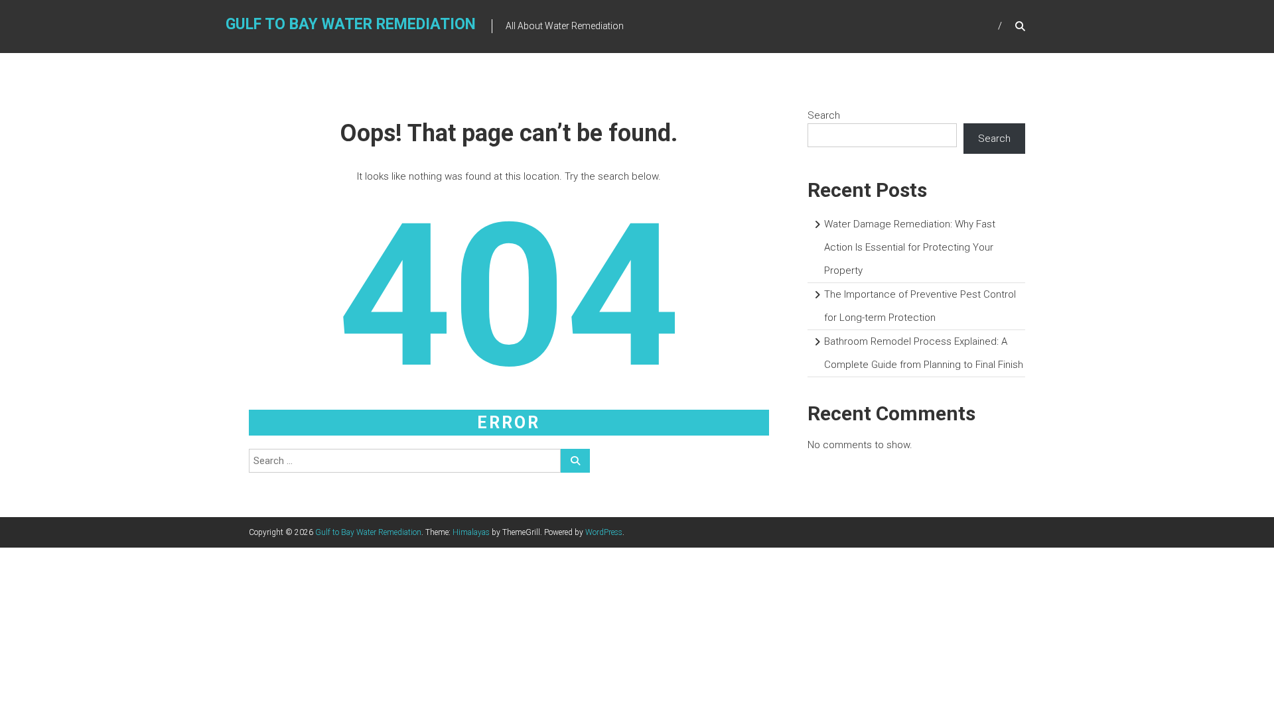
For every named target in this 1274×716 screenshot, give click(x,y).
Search (824, 115)
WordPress (603, 532)
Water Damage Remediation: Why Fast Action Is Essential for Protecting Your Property (909, 247)
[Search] (575, 461)
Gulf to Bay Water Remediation (351, 24)
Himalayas (471, 532)
